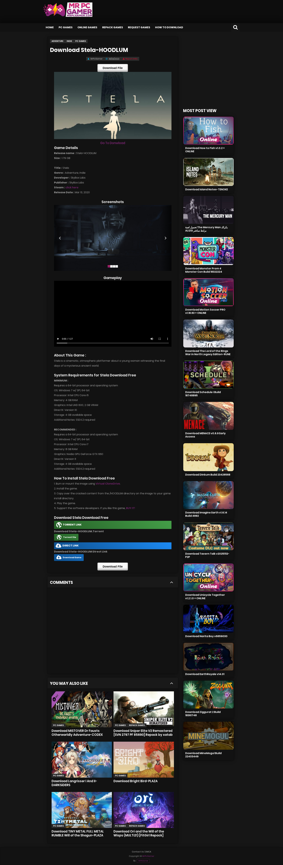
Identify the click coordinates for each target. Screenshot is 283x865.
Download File (113, 68)
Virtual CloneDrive (108, 484)
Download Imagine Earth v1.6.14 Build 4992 (206, 514)
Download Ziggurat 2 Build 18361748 (203, 713)
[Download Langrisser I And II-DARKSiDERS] (82, 760)
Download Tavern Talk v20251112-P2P (207, 555)
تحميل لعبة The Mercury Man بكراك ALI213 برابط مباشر (206, 228)
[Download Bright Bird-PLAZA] (143, 760)
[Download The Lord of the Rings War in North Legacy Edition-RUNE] (208, 333)
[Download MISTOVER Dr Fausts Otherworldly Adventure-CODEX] (82, 709)
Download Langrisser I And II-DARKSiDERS (74, 783)
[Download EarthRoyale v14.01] (208, 657)
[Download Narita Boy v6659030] (208, 619)
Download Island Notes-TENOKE (206, 189)
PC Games (66, 27)
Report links (131, 58)
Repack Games (112, 27)
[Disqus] (113, 632)
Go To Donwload (112, 143)
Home (50, 27)
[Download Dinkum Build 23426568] (208, 457)
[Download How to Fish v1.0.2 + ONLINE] (208, 131)
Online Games (87, 27)
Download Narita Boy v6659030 (206, 636)
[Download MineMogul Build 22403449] (208, 736)
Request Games (139, 27)
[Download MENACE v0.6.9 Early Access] (208, 416)
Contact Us (138, 851)
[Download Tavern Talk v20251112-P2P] (208, 536)
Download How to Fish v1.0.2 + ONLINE (205, 149)
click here (72, 187)
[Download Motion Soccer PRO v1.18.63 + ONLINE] (208, 292)
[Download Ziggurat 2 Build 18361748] (208, 694)
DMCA (148, 851)
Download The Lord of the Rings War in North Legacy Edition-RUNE (207, 352)
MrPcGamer (143, 861)
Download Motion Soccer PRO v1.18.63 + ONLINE (205, 311)
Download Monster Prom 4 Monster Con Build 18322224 (203, 270)
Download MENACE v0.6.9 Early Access (205, 434)
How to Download (169, 27)
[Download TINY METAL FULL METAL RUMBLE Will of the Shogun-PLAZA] (82, 810)
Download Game (72, 557)
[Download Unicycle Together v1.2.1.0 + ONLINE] (208, 577)
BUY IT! (130, 508)
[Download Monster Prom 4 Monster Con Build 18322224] (208, 251)
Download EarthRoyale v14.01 (204, 674)
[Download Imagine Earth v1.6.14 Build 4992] (208, 495)
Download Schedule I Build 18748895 (203, 393)
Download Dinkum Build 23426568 (207, 475)
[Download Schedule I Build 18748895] (208, 375)
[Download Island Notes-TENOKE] (208, 172)
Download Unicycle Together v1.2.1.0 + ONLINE (205, 596)
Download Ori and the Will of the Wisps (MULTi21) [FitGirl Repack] (138, 833)
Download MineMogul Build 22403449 (203, 754)
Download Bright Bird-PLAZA (135, 781)
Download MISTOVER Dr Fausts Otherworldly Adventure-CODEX (77, 733)
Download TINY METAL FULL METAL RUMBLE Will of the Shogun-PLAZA (78, 833)
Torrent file (69, 537)
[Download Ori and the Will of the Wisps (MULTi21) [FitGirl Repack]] (143, 810)
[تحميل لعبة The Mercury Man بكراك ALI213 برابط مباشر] (208, 210)
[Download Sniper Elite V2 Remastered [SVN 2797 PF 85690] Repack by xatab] (143, 709)
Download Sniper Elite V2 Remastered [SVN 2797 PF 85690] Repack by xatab (143, 733)
